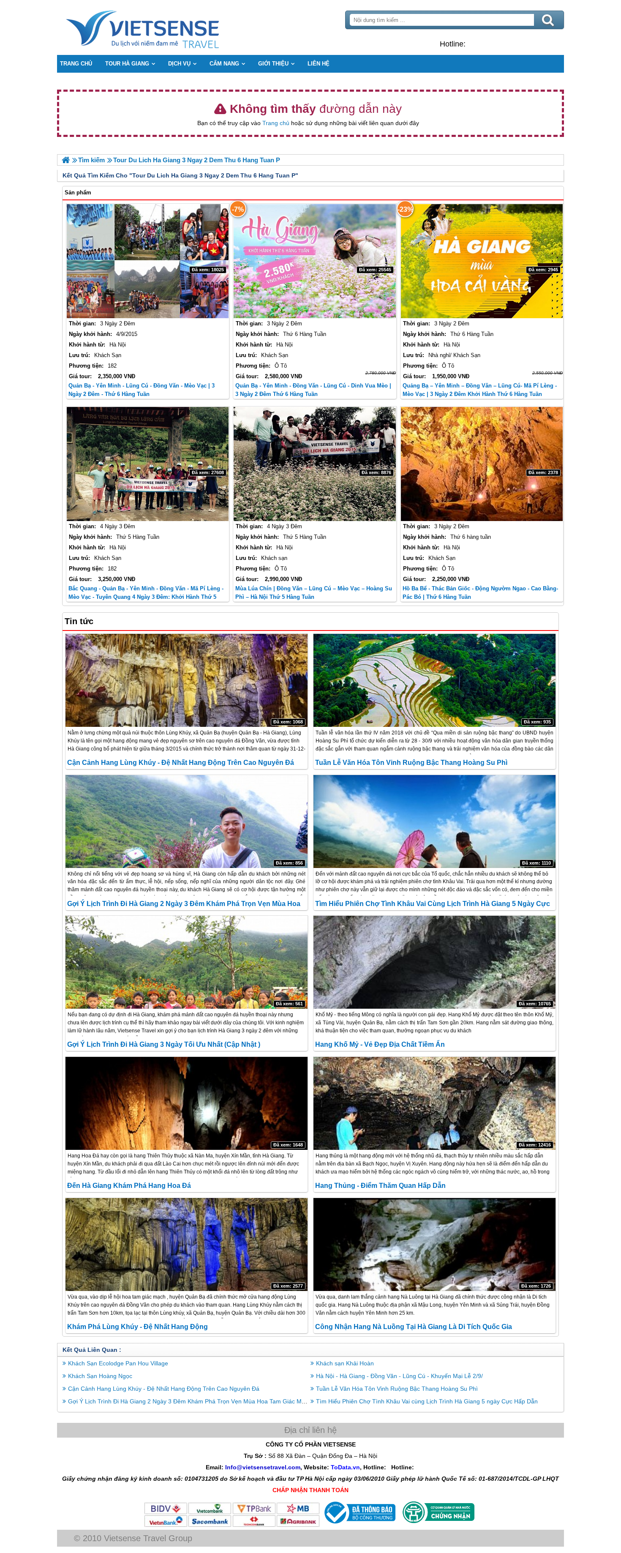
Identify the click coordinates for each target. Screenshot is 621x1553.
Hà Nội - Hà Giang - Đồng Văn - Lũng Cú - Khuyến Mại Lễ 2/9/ (399, 1376)
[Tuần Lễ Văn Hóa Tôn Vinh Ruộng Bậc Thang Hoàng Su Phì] (434, 680)
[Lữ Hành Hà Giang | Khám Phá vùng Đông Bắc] (66, 160)
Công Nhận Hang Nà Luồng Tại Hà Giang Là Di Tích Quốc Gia (413, 1326)
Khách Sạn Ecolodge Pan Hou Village (118, 1363)
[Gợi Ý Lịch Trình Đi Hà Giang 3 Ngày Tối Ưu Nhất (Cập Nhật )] (186, 962)
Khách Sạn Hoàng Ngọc (100, 1376)
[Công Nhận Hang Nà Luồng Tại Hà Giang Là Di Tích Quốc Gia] (434, 1244)
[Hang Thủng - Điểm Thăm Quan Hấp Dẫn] (434, 1103)
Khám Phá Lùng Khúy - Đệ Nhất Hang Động (137, 1326)
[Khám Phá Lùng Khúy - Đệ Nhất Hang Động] (186, 1244)
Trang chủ (275, 123)
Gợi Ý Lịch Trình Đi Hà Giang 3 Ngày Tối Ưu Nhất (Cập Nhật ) (163, 1044)
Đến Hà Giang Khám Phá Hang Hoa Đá (129, 1185)
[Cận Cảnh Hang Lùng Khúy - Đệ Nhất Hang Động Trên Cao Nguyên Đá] (186, 680)
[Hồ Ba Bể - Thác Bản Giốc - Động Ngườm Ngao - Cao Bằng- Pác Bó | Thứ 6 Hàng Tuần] (482, 464)
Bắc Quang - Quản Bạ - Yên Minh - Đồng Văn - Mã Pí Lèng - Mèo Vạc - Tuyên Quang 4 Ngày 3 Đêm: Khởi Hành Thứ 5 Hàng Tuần (145, 597)
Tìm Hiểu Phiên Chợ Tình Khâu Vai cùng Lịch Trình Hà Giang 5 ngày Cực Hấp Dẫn (427, 1401)
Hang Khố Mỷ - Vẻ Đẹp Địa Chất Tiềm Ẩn (380, 1044)
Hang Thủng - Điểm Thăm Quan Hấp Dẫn (380, 1185)
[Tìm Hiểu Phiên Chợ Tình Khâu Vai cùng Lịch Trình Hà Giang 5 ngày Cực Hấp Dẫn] (434, 821)
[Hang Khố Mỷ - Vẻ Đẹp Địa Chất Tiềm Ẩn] (434, 962)
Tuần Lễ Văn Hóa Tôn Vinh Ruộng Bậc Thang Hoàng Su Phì (411, 762)
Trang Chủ (163, 27)
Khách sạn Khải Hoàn (345, 1363)
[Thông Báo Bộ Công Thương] (359, 1525)
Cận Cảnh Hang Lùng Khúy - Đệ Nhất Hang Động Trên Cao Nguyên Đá (180, 762)
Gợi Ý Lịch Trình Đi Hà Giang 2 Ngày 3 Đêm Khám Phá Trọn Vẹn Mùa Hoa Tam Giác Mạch (189, 1401)
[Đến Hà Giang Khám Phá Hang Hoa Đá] (186, 1103)
